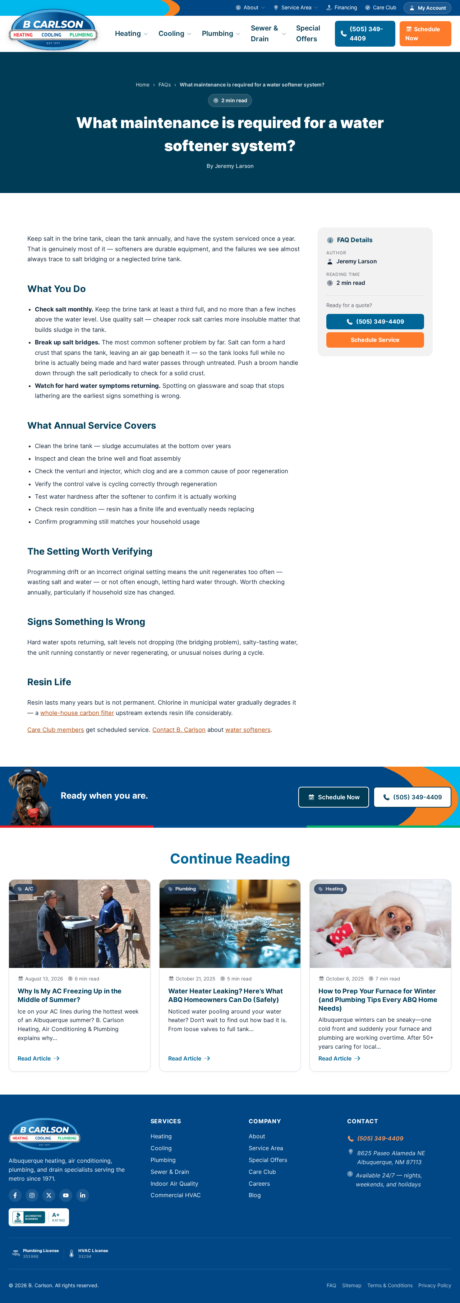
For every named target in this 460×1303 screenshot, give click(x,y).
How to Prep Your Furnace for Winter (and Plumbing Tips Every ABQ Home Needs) (377, 999)
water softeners (248, 729)
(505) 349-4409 (366, 33)
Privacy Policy (434, 1285)
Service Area (296, 7)
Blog (255, 1195)
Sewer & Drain (264, 33)
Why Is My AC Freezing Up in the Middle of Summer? (69, 995)
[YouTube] (65, 1195)
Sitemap (352, 1285)
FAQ (331, 1285)
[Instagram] (32, 1195)
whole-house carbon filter (77, 712)
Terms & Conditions (390, 1285)
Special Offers (308, 33)
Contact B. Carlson (179, 729)
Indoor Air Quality (174, 1183)
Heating (128, 33)
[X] (48, 1195)
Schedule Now (422, 33)
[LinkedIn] (82, 1195)
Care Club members (55, 729)
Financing (346, 7)
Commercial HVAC (176, 1195)
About (251, 7)
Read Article (34, 1058)
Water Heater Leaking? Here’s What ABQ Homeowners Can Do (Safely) (225, 995)
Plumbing (217, 33)
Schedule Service (375, 339)
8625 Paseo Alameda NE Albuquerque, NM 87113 (391, 1157)
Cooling (171, 33)
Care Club (384, 7)
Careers (259, 1183)
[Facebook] (15, 1195)
